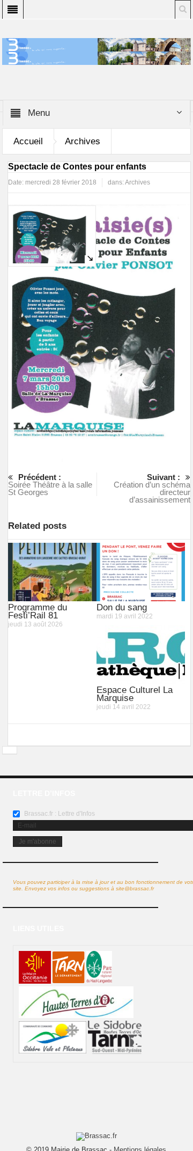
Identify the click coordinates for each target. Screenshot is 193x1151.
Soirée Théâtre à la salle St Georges (50, 485)
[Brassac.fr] (96, 58)
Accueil (28, 141)
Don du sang (121, 607)
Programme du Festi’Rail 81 (37, 611)
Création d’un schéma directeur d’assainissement (152, 488)
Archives (82, 141)
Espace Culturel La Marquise (134, 694)
